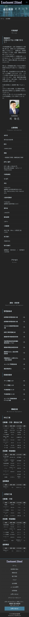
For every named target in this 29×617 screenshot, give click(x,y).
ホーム (2, 18)
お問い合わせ (14, 608)
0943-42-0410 (14, 604)
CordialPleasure (17, 615)
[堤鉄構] (11, 2)
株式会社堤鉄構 (16, 613)
